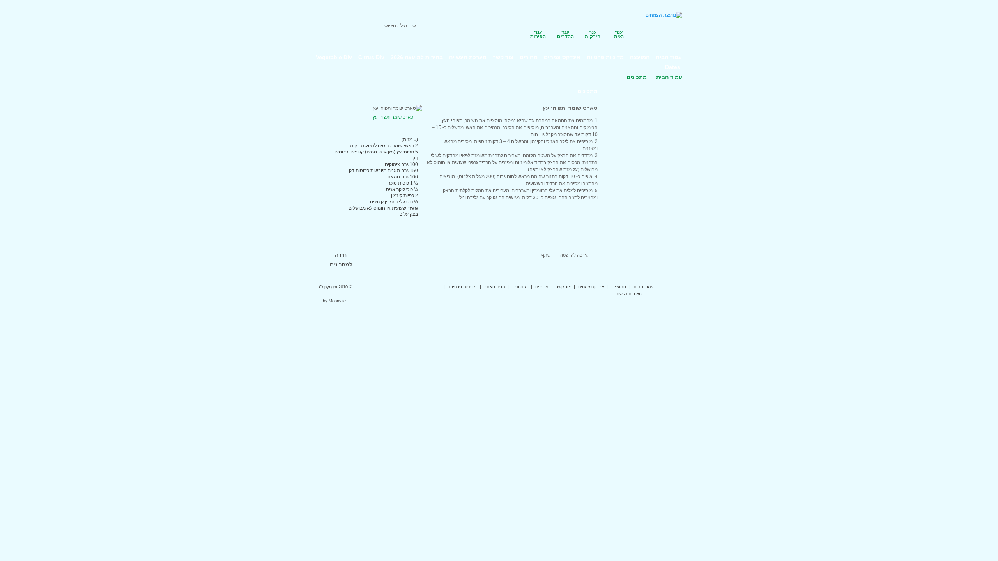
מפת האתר (494, 286)
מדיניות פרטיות (463, 286)
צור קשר (563, 286)
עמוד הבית (669, 77)
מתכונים (520, 286)
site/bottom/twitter (661, 287)
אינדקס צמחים (591, 286)
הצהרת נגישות (628, 293)
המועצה (619, 286)
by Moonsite (334, 300)
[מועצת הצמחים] (664, 15)
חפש (330, 25)
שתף (545, 255)
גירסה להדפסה (574, 255)
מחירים (542, 286)
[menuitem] (668, 57)
